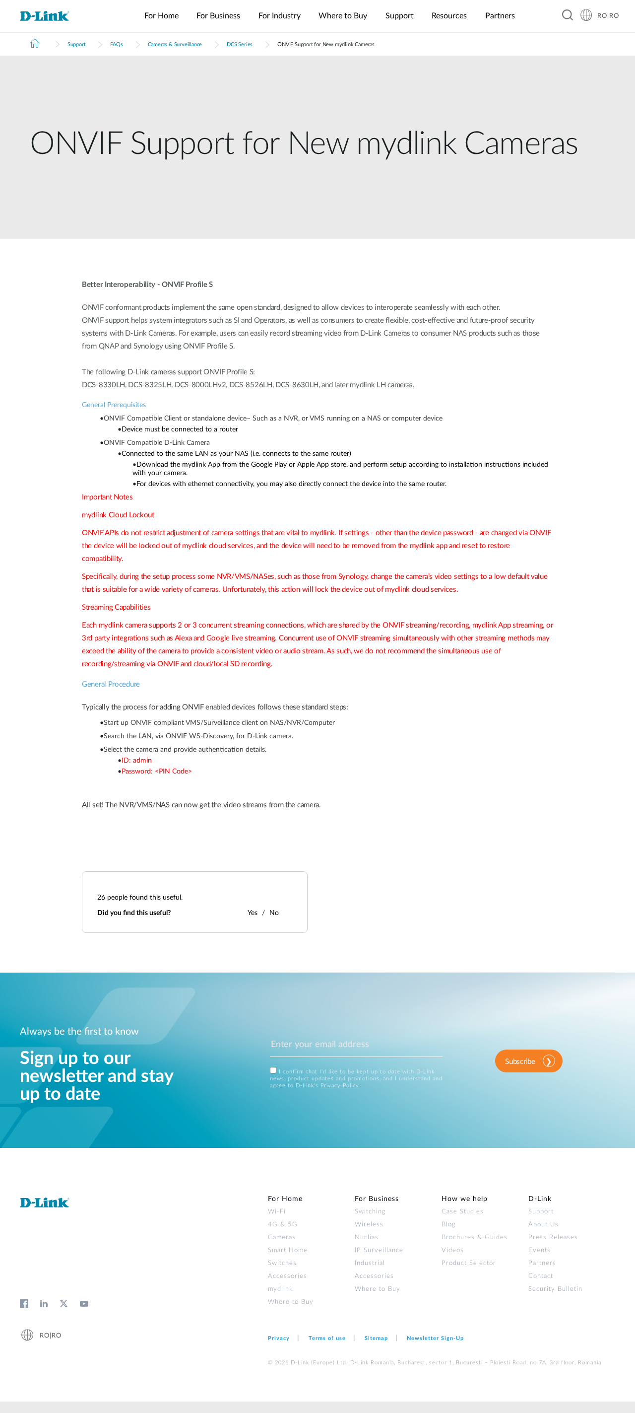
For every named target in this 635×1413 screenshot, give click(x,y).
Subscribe (520, 1061)
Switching (370, 1211)
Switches (282, 1263)
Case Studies (463, 1211)
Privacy (279, 1338)
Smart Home (288, 1250)
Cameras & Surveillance (175, 44)
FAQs (116, 44)
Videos (453, 1250)
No (274, 913)
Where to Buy (291, 1302)
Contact (540, 1276)
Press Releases (553, 1237)
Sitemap (376, 1338)
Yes (252, 913)
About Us (543, 1224)
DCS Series (240, 44)
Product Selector (469, 1263)
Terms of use (327, 1338)
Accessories (287, 1276)
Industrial (370, 1263)
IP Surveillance (379, 1250)
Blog (449, 1224)
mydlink (280, 1289)
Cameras (282, 1237)
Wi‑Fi (277, 1211)
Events (539, 1250)
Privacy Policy (339, 1085)
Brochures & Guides (475, 1237)
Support (76, 44)
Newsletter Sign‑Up (435, 1338)
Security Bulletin (555, 1289)
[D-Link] (50, 16)
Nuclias (367, 1237)
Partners (542, 1263)
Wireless (369, 1224)
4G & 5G (283, 1224)
